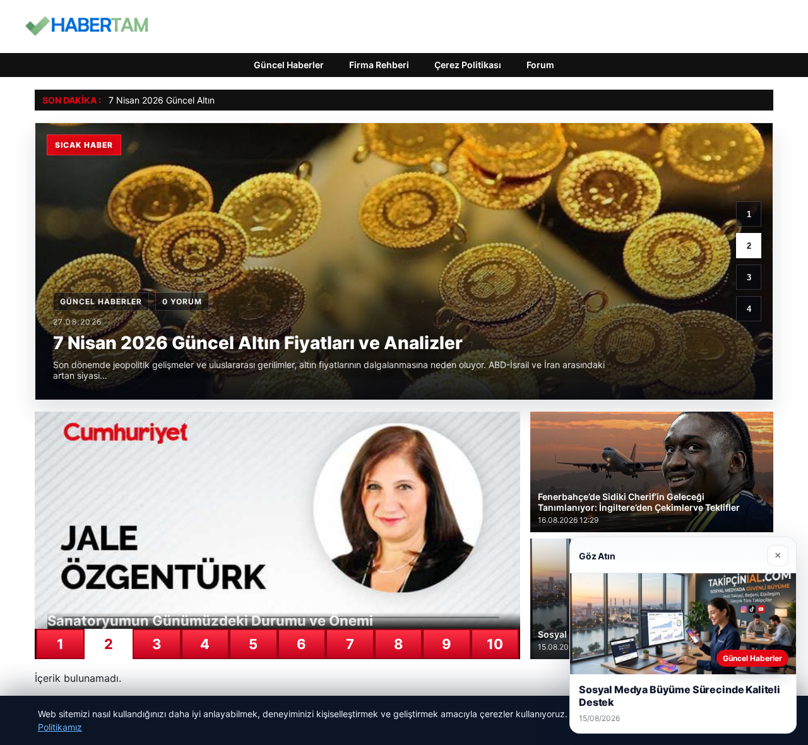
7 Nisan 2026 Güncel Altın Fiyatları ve (185, 100)
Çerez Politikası (467, 64)
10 (495, 644)
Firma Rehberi (379, 64)
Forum (540, 64)
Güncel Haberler (289, 64)
